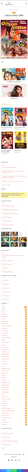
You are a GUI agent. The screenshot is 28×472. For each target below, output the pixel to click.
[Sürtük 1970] (21, 140)
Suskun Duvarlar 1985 (20, 127)
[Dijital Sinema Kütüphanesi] (8, 3)
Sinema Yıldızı (5, 370)
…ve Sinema (5, 347)
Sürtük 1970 (17, 150)
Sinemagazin (5, 328)
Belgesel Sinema (6, 387)
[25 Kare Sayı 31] (5, 234)
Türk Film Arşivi (5, 352)
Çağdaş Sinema (5, 356)
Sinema (3, 344)
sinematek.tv (14, 456)
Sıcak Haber (5, 422)
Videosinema (5, 333)
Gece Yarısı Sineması (7, 326)
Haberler (4, 420)
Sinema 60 (4, 361)
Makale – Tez (5, 396)
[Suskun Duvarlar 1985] (21, 117)
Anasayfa (12, 9)
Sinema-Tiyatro (5, 342)
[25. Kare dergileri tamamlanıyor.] (23, 234)
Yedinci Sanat (5, 323)
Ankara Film (4, 389)
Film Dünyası (5, 363)
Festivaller (4, 405)
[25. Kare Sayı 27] (5, 239)
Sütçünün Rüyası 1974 (6, 127)
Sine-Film (4, 380)
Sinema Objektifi (6, 382)
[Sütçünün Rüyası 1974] (7, 117)
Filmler (3, 394)
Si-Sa (3, 366)
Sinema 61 (4, 314)
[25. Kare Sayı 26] (5, 244)
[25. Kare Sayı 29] (14, 239)
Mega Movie (5, 321)
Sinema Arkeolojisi (6, 399)
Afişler (17, 9)
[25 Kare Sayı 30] (14, 234)
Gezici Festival (5, 413)
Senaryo (4, 375)
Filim (3, 311)
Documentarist (5, 415)
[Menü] (2, 4)
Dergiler (4, 309)
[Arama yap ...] (26, 4)
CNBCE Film (5, 373)
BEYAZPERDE (5, 354)
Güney (3, 340)
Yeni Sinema (5, 316)
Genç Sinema (5, 330)
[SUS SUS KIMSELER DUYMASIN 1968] (7, 140)
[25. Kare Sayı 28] (23, 239)
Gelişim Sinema (5, 349)
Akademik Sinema (6, 368)
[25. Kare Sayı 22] (23, 244)
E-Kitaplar (4, 401)
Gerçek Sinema (5, 359)
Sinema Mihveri (5, 392)
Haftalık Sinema (5, 385)
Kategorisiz (4, 424)
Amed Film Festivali (6, 417)
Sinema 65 (4, 335)
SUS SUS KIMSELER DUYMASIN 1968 (5, 151)
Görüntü (4, 378)
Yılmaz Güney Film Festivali (8, 410)
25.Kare (4, 318)
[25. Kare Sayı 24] (14, 244)
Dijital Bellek (4, 403)
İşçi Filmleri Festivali (6, 408)
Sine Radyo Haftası (6, 337)
